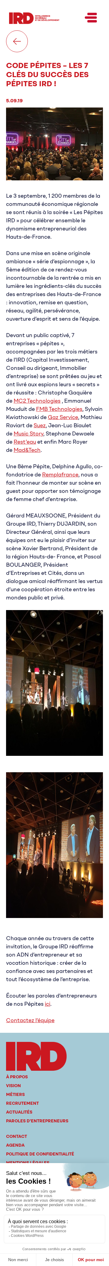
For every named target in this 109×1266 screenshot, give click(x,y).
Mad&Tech (27, 450)
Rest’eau (25, 441)
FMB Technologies (59, 409)
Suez (40, 425)
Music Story (28, 433)
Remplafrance (60, 474)
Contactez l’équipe (30, 1020)
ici (47, 1004)
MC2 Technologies (37, 401)
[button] (91, 18)
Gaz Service (63, 417)
